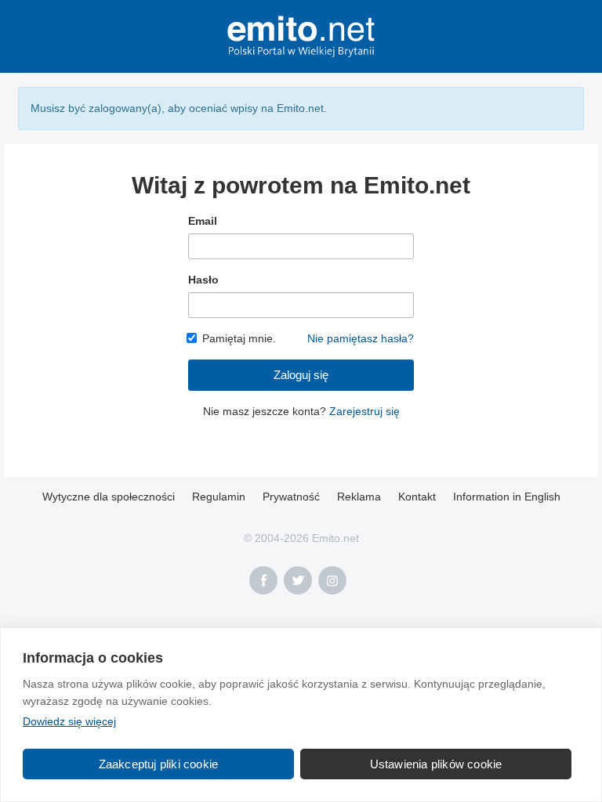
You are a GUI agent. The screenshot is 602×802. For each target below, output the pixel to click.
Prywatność (291, 496)
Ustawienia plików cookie (436, 764)
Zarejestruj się (364, 411)
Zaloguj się (301, 374)
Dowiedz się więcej (69, 721)
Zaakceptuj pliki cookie (159, 764)
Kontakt (417, 496)
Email (202, 221)
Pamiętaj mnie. (239, 338)
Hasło (203, 279)
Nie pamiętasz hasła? (360, 338)
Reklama (359, 496)
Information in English (506, 496)
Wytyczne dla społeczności (108, 496)
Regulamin (218, 496)
